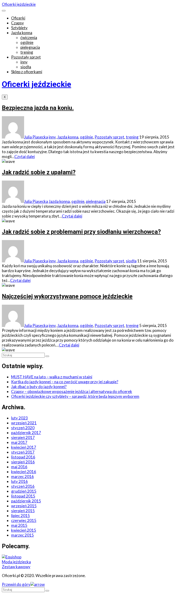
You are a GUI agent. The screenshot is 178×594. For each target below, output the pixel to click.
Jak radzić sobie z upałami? (39, 172)
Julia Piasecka (36, 137)
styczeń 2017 (23, 452)
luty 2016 (19, 481)
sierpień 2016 (23, 461)
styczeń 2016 (23, 486)
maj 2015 (19, 525)
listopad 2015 (23, 496)
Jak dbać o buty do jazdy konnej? (39, 386)
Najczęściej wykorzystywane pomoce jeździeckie (67, 296)
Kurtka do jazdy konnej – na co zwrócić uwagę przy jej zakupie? (64, 381)
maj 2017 (19, 442)
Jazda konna (21, 32)
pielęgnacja (30, 47)
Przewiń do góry (16, 584)
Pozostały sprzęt (26, 57)
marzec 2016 (22, 476)
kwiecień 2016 (23, 471)
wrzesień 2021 (24, 422)
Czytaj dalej (24, 156)
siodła (25, 66)
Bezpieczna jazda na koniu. (38, 107)
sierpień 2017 (23, 437)
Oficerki (18, 18)
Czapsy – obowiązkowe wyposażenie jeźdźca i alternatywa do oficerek (71, 391)
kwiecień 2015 (23, 530)
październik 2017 (26, 432)
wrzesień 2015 (24, 505)
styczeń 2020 (23, 427)
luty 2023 (19, 418)
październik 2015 (26, 500)
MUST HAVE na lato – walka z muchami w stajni (51, 376)
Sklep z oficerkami (26, 71)
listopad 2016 (23, 457)
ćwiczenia (28, 37)
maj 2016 (19, 466)
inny (24, 61)
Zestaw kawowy (16, 566)
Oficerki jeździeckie (19, 4)
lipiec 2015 (20, 515)
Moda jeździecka (16, 561)
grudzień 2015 (23, 491)
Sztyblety (19, 27)
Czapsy (17, 22)
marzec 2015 (22, 535)
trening (26, 52)
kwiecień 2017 (23, 447)
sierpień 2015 (23, 510)
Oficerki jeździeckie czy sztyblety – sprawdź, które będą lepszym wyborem (75, 396)
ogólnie (26, 42)
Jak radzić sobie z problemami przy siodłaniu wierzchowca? (81, 231)
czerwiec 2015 (23, 520)
